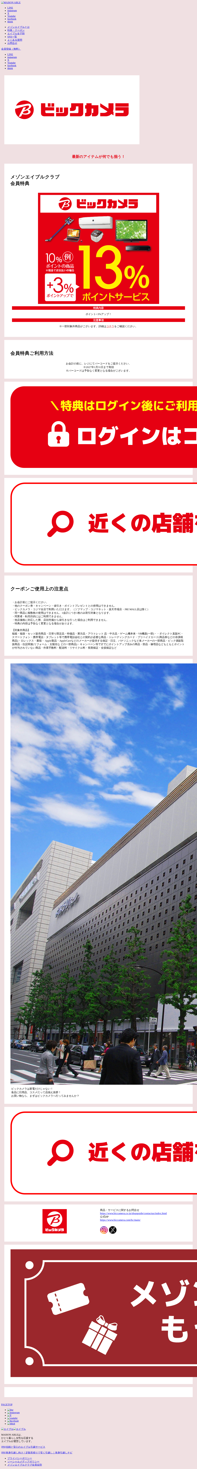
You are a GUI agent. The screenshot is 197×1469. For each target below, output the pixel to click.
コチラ (110, 326)
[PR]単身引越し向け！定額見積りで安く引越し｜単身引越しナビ (36, 1452)
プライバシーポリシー (19, 1458)
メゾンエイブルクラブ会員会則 (24, 1464)
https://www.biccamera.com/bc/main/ (120, 1219)
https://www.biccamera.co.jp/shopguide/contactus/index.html (133, 1213)
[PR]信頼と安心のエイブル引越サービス (23, 1447)
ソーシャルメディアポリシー (23, 1461)
